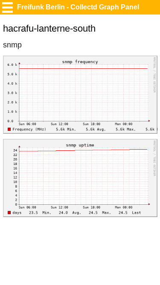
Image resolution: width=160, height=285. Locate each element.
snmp (12, 45)
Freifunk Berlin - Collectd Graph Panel (78, 7)
